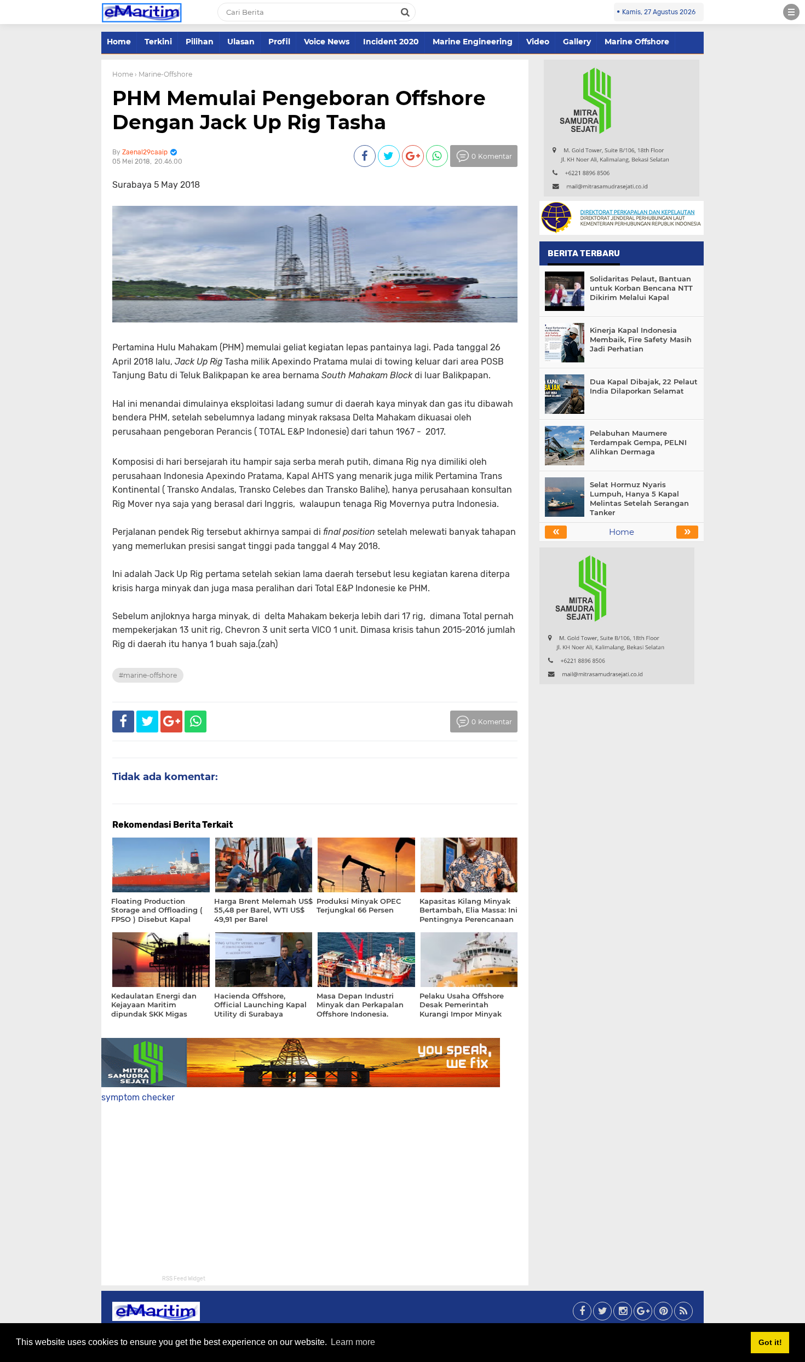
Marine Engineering (473, 42)
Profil (279, 42)
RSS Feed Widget (183, 1279)
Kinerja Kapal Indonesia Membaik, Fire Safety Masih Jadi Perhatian (641, 339)
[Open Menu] (791, 12)
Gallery (577, 42)
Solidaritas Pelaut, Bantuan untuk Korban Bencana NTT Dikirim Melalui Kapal (641, 288)
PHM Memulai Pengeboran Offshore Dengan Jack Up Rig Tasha (299, 110)
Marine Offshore (637, 42)
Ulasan (241, 42)
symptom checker (138, 1097)
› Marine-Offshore (163, 74)
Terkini (158, 42)
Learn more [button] (353, 1342)
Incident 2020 (391, 42)
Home (119, 42)
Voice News (326, 42)
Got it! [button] (770, 1342)
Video (537, 42)
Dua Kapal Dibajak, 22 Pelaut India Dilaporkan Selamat (644, 386)
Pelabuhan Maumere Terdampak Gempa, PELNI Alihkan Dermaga (638, 442)
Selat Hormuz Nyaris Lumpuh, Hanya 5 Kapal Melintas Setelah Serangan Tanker (639, 498)
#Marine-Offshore (148, 675)
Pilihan (200, 42)
